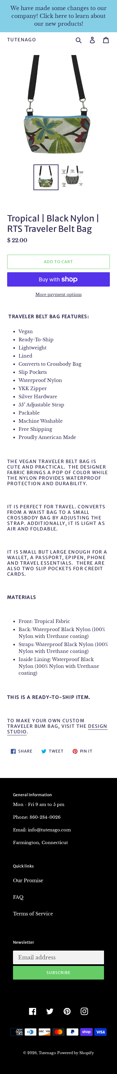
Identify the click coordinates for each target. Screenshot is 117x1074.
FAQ (18, 897)
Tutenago (21, 40)
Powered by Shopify (75, 1053)
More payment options (58, 294)
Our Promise (28, 880)
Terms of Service (33, 914)
